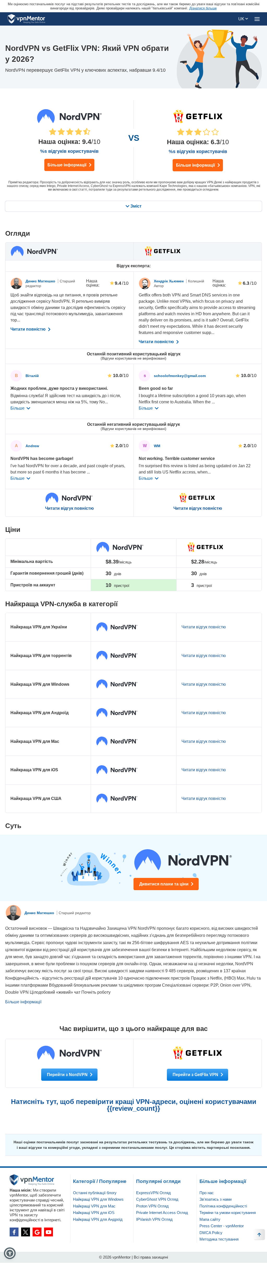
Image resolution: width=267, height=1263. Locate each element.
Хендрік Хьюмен (169, 281)
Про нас (206, 1193)
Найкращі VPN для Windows (98, 1199)
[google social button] (37, 1232)
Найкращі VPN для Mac (94, 1206)
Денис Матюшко (41, 281)
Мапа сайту (209, 1219)
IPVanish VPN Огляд (154, 1219)
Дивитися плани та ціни (164, 884)
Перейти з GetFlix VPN (196, 1074)
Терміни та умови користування (227, 1212)
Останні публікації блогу (95, 1193)
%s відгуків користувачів (69, 151)
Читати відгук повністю (69, 508)
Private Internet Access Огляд (162, 1212)
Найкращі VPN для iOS (93, 1212)
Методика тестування (219, 1239)
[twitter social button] (25, 1232)
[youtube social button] (48, 1232)
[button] (9, 1253)
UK (241, 19)
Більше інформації (67, 165)
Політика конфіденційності (223, 1206)
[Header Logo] (26, 19)
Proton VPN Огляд (152, 1206)
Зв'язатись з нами (215, 1199)
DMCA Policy (210, 1232)
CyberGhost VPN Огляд (157, 1199)
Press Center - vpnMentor (221, 1226)
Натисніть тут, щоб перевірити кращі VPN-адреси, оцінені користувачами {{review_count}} (133, 1105)
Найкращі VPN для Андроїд (98, 1219)
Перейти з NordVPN (68, 1074)
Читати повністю (28, 329)
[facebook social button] (14, 1232)
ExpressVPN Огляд (153, 1193)
